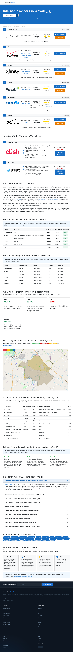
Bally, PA (45, 540)
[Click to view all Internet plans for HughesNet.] (12, 102)
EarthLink (40, 608)
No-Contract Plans (6, 624)
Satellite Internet (6, 622)
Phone (23, 55)
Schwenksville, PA (23, 537)
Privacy (4, 600)
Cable (22, 71)
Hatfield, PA (60, 538)
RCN (39, 624)
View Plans (60, 37)
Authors (39, 638)
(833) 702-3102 (60, 172)
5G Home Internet (27, 56)
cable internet (41, 199)
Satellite (24, 89)
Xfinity (5, 238)
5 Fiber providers (35, 343)
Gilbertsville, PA (7, 540)
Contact (39, 640)
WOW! (39, 626)
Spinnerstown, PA (15, 540)
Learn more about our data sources (23, 576)
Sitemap (4, 647)
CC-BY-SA (59, 390)
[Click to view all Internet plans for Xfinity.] (12, 71)
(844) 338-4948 (61, 53)
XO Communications (12, 438)
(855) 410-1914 (61, 69)
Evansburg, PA (38, 538)
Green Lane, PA (7, 537)
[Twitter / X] (41, 647)
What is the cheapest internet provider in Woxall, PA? (23, 499)
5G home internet (54, 199)
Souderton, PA (58, 537)
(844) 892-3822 (60, 153)
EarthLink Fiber (8, 232)
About (39, 636)
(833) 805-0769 (61, 86)
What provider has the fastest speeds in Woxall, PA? (22, 503)
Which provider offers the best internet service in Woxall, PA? (26, 481)
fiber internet (17, 199)
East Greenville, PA (14, 538)
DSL (27, 52)
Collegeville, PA (45, 538)
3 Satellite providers (8, 345)
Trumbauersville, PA (30, 538)
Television (23, 53)
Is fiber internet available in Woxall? (17, 507)
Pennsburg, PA (45, 537)
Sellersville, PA (53, 538)
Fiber (26, 37)
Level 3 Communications (13, 432)
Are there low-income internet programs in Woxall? (22, 511)
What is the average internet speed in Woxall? (20, 522)
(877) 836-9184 (61, 119)
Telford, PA (52, 537)
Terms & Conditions (10, 600)
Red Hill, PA (38, 537)
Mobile (29, 53)
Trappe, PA (22, 538)
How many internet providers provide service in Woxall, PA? (25, 495)
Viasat (5, 244)
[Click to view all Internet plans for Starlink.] (12, 121)
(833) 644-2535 (61, 102)
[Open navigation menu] (68, 2)
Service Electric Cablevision (14, 429)
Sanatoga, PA (66, 538)
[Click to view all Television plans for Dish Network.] (13, 151)
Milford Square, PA (31, 540)
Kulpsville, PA (6, 538)
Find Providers (48, 584)
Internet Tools (5, 638)
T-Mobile (39, 622)
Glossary (5, 640)
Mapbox (66, 390)
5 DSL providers (53, 343)
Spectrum (40, 615)
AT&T (39, 613)
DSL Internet (5, 617)
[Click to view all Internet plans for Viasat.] (12, 88)
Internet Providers (6, 608)
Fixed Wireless (6, 620)
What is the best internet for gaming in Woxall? (21, 515)
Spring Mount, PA (14, 537)
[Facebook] (39, 647)
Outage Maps (5, 645)
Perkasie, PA (39, 540)
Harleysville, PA (32, 537)
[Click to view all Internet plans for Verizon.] (12, 53)
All (14, 350)
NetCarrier (9, 435)
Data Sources (5, 643)
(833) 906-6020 (61, 34)
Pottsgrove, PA (23, 540)
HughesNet (7, 247)
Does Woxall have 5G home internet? (17, 518)
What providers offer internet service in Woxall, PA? (22, 526)
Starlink (6, 241)
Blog (4, 636)
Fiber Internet (5, 611)
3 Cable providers (44, 343)
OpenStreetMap (49, 390)
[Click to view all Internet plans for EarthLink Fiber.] (12, 36)
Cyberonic (9, 412)
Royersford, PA (51, 540)
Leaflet (41, 390)
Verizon (6, 235)
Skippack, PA (65, 537)
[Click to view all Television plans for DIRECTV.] (13, 170)
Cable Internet (6, 615)
